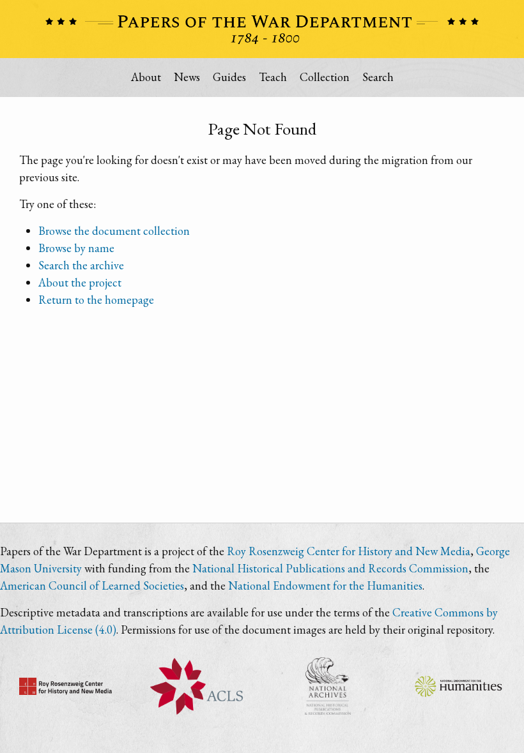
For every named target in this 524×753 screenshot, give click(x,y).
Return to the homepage (96, 299)
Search (378, 77)
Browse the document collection (114, 230)
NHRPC (327, 686)
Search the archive (81, 265)
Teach (273, 77)
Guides (229, 77)
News (187, 77)
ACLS (196, 686)
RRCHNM (65, 686)
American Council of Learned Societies (92, 585)
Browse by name (76, 248)
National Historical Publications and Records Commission (330, 568)
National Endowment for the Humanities (325, 585)
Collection (325, 77)
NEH (458, 686)
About (146, 77)
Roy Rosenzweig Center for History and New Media (348, 551)
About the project (79, 282)
